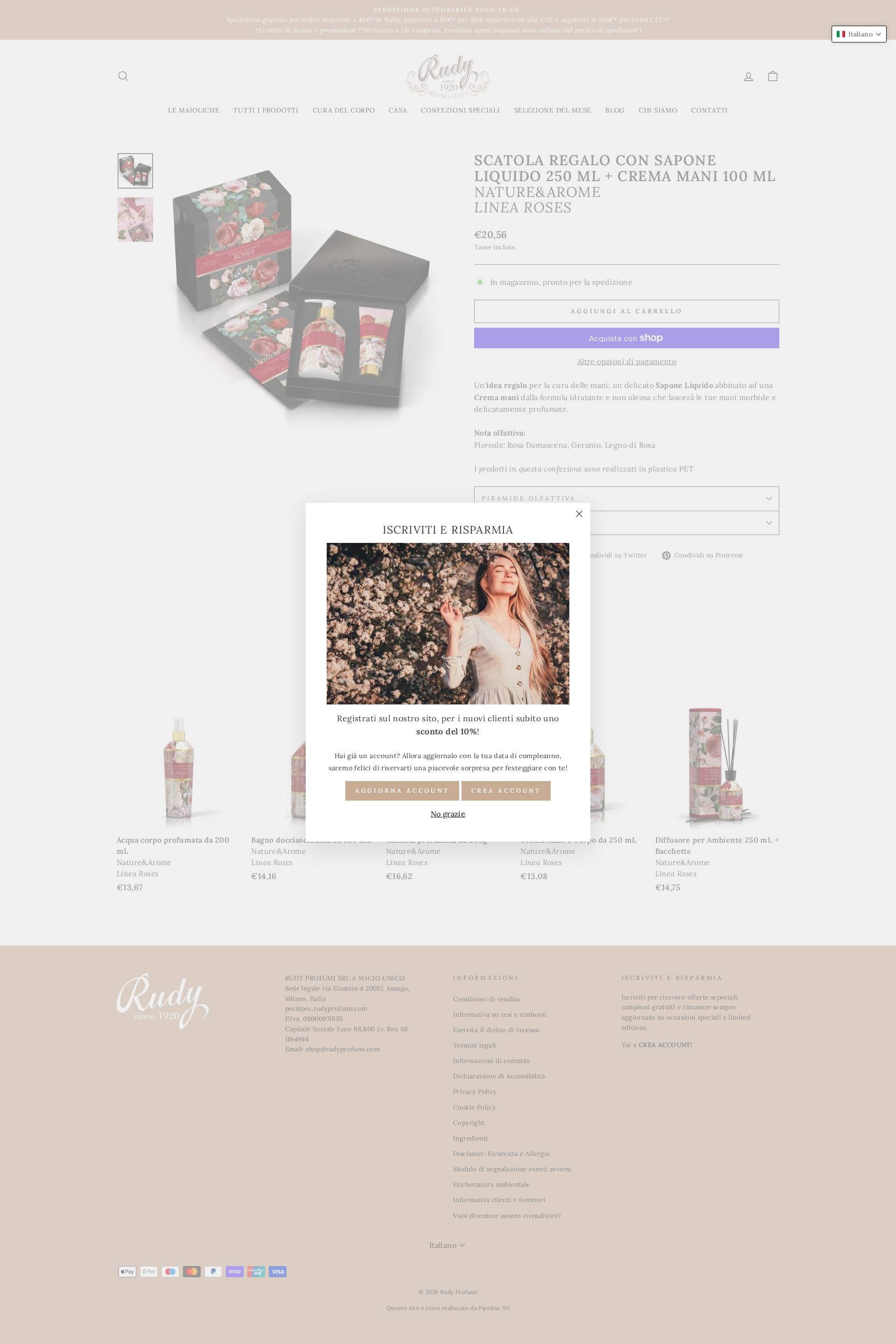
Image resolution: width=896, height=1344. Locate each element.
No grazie (448, 813)
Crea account (506, 790)
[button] (859, 34)
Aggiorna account (402, 790)
